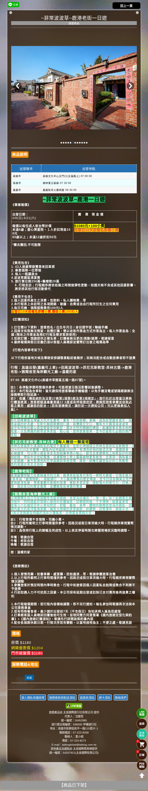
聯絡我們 (121, 697)
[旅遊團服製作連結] (142, 734)
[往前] (17, 86)
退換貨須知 (87, 697)
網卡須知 (104, 697)
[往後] (130, 86)
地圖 (29, 677)
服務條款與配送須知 (62, 697)
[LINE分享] (13, 4)
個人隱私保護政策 (33, 697)
